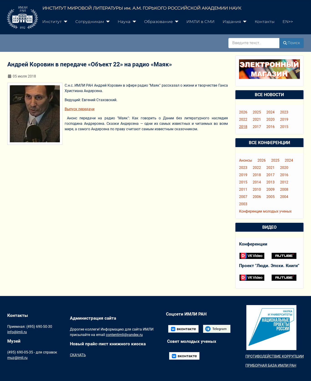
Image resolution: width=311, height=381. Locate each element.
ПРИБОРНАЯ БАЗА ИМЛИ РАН (270, 365)
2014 (257, 182)
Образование (158, 21)
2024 (270, 112)
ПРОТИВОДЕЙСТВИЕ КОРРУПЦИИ (274, 356)
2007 (243, 197)
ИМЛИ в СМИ (200, 21)
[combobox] (254, 43)
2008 (284, 189)
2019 (284, 119)
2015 (284, 127)
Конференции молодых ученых (265, 211)
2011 (243, 189)
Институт (52, 21)
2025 (257, 112)
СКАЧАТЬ (78, 355)
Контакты (265, 21)
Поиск (294, 43)
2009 (270, 189)
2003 (243, 204)
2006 (257, 197)
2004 (284, 197)
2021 (257, 119)
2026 (243, 112)
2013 (270, 182)
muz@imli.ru (17, 358)
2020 (270, 119)
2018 (243, 127)
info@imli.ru (17, 332)
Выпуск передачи (79, 109)
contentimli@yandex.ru (124, 335)
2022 (243, 119)
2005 (270, 197)
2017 (257, 127)
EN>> (288, 21)
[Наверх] (303, 372)
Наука (124, 21)
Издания (232, 21)
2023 (284, 112)
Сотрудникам (89, 21)
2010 (257, 189)
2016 (270, 127)
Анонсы (245, 160)
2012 (284, 182)
